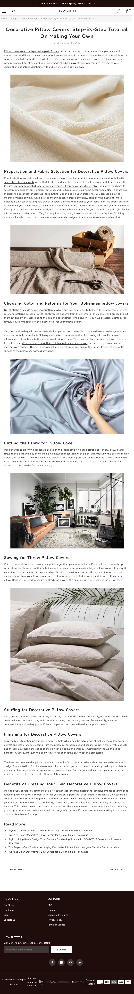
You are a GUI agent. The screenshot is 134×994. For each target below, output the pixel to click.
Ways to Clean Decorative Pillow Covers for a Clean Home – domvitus (48, 835)
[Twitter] (79, 962)
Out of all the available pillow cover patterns (29, 310)
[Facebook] (52, 962)
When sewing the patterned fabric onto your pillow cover (55, 343)
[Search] (14, 11)
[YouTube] (70, 962)
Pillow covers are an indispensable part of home (31, 51)
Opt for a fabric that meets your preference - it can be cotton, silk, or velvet (56, 186)
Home (4, 18)
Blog (13, 18)
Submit (61, 949)
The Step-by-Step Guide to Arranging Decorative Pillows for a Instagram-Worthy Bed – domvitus (63, 847)
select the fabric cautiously (19, 182)
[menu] (4, 11)
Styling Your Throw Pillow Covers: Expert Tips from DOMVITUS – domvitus (51, 830)
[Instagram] (61, 962)
